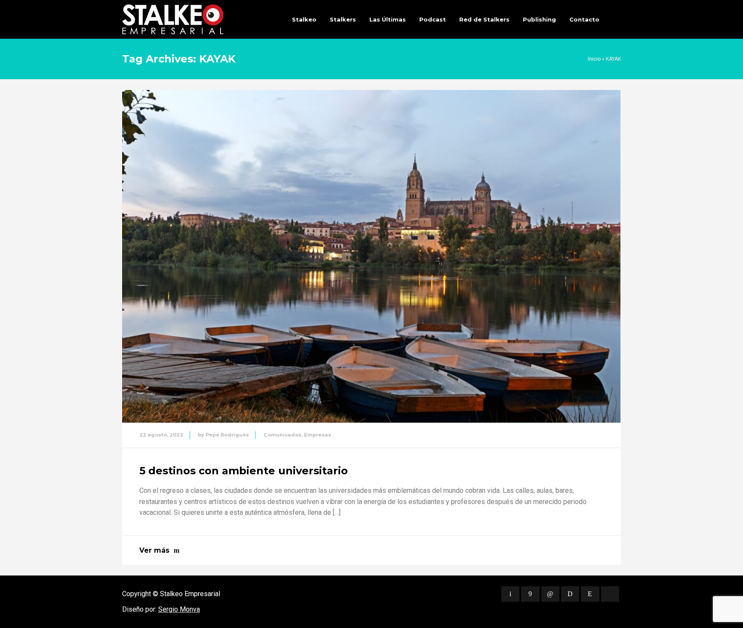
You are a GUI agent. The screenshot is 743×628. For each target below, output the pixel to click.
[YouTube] (610, 594)
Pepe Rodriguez (227, 435)
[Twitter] (510, 594)
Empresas (317, 435)
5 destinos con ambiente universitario (243, 470)
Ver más (154, 550)
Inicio (594, 59)
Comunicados (282, 435)
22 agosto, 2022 (161, 435)
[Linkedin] (550, 594)
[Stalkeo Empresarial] (173, 19)
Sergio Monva (179, 609)
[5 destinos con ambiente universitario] (371, 256)
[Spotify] (570, 594)
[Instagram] (590, 594)
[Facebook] (530, 594)
